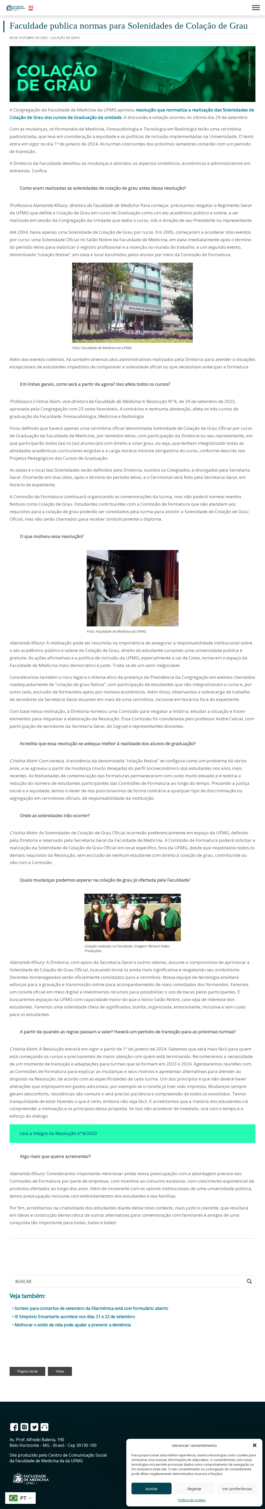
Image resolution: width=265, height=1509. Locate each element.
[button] (254, 1445)
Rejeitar (194, 1488)
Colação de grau (65, 37)
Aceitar (151, 1488)
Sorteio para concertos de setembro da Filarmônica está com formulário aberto (91, 1308)
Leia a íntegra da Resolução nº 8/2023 (58, 1133)
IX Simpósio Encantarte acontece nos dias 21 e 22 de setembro (74, 1316)
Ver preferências (237, 1488)
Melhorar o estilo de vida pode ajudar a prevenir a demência (72, 1325)
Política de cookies (191, 1500)
